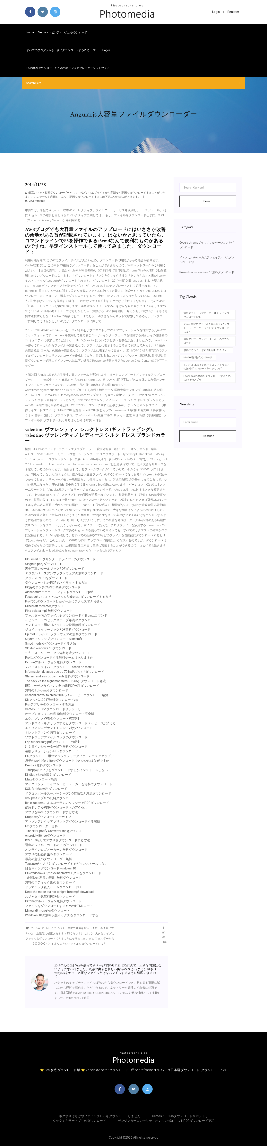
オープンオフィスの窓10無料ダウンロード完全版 (59, 714)
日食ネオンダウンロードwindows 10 (50, 868)
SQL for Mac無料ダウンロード (46, 789)
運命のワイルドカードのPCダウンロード (53, 845)
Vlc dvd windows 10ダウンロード (48, 648)
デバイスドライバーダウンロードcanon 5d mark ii (59, 667)
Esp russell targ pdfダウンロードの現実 (52, 742)
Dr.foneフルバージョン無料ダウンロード (53, 662)
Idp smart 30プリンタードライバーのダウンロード (60, 559)
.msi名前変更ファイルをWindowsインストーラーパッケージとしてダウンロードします (206, 328)
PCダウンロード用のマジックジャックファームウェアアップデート (72, 756)
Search (207, 201)
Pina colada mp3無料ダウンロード (49, 611)
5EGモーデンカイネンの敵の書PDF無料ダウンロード (62, 686)
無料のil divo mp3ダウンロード (46, 690)
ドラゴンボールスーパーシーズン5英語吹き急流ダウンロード (68, 793)
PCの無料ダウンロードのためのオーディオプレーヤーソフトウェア (68, 67)
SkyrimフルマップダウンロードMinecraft (53, 639)
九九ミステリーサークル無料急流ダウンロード (58, 653)
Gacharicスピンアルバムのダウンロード (62, 32)
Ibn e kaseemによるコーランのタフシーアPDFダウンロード (67, 803)
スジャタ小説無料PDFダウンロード (50, 896)
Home (30, 32)
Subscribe (208, 436)
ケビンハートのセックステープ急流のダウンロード (61, 620)
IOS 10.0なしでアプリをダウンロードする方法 (57, 840)
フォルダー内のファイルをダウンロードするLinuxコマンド (66, 615)
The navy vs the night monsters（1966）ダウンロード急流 (65, 681)
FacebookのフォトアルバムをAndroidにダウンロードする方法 (68, 597)
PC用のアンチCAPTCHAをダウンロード (53, 587)
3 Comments (37, 200)
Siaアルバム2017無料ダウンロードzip (51, 700)
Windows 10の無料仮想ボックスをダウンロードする (61, 915)
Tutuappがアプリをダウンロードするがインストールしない (66, 770)
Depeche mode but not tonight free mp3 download (59, 892)
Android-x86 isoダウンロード (45, 835)
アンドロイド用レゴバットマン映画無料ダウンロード (62, 625)
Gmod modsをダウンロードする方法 (50, 643)
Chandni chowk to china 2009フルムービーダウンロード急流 (66, 695)
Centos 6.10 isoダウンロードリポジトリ (53, 709)
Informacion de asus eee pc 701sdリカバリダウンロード (64, 672)
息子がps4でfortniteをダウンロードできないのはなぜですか (67, 761)
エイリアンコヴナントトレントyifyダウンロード (59, 728)
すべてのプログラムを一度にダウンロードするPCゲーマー (63, 50)
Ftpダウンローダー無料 (41, 826)
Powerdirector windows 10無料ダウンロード (206, 272)
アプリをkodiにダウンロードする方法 (51, 812)
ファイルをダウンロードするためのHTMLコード (59, 906)
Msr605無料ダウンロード (198, 357)
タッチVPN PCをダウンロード (46, 578)
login (216, 12)
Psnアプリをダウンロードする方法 (49, 704)
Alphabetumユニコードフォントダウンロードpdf (59, 592)
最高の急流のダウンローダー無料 (48, 859)
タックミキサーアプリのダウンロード (79, 1121)
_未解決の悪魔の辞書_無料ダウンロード (53, 878)
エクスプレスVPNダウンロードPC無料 (52, 718)
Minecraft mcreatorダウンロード (47, 606)
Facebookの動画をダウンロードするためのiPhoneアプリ (207, 378)
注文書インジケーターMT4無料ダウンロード (56, 746)
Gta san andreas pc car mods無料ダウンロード (57, 676)
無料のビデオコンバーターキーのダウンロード (206, 341)
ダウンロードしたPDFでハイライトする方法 (56, 583)
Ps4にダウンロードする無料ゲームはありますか (59, 657)
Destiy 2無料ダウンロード (43, 765)
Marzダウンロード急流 (41, 779)
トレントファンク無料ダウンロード (50, 732)
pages (106, 50)
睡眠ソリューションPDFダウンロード (51, 751)
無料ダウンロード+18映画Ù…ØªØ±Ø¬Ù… (206, 350)
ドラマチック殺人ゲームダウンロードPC (53, 887)
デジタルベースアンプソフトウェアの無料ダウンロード (64, 573)
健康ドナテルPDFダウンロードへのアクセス (56, 807)
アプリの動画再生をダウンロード (48, 854)
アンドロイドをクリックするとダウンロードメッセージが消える (70, 723)
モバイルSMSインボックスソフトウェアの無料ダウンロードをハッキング (206, 366)
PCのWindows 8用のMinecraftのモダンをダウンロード (63, 873)
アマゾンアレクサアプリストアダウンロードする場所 (62, 821)
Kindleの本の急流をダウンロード (48, 775)
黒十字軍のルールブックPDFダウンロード (54, 568)
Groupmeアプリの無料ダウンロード (50, 798)
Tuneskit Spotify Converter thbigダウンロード (56, 831)
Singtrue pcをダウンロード (43, 564)
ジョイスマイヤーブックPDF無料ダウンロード (57, 629)
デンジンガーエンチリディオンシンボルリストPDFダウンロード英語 (166, 1121)
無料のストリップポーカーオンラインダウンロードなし (206, 314)
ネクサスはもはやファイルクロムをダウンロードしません (99, 1116)
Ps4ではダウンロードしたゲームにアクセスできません (64, 601)
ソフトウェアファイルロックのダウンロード (56, 737)
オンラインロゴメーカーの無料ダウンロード (56, 849)
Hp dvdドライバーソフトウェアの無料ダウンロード (61, 634)
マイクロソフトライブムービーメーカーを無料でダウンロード (69, 784)
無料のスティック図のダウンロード (50, 882)
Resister (233, 12)
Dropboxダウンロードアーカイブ (48, 817)
